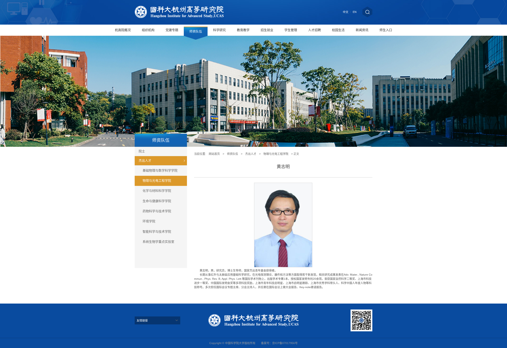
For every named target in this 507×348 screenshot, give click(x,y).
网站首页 (214, 153)
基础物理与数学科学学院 (160, 170)
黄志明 (283, 166)
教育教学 (243, 30)
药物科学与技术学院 (157, 211)
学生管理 (290, 30)
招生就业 (267, 30)
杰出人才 (145, 160)
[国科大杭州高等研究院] (179, 12)
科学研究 (219, 30)
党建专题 (172, 30)
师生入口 (385, 30)
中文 (345, 11)
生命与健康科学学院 (157, 201)
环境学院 (149, 221)
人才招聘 (314, 30)
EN (354, 11)
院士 (142, 151)
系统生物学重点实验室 (158, 241)
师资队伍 (195, 31)
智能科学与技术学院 (157, 231)
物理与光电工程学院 (157, 180)
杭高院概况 (123, 30)
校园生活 (338, 30)
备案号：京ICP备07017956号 (279, 343)
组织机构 (148, 30)
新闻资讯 (362, 30)
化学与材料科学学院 (157, 190)
